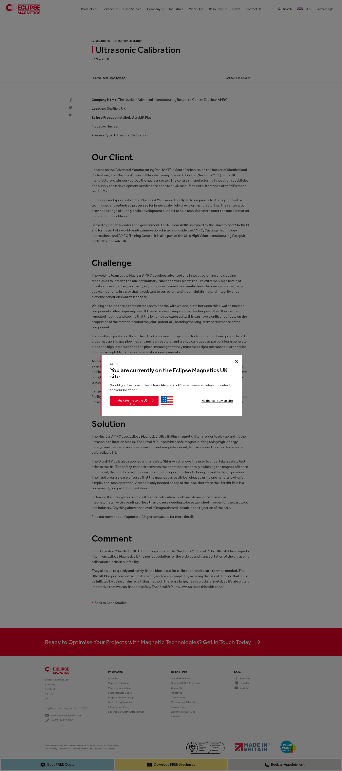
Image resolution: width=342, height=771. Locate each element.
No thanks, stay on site (217, 401)
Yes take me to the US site (133, 402)
